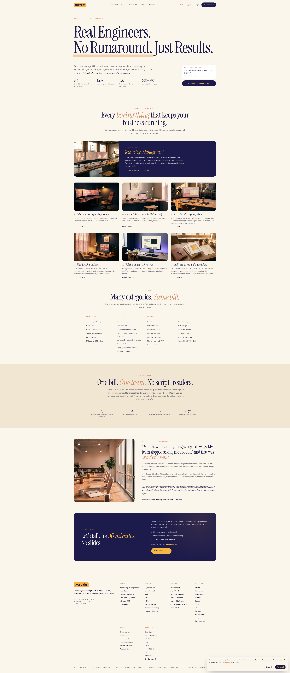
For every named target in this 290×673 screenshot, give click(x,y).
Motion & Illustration (185, 337)
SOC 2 (147, 642)
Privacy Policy (227, 662)
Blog (197, 618)
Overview (148, 632)
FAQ (196, 608)
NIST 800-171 (150, 649)
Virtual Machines (153, 326)
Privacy (119, 668)
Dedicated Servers (154, 330)
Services (114, 4)
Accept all (280, 667)
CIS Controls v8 (150, 659)
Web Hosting (152, 322)
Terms (127, 668)
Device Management (94, 330)
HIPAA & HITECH (151, 635)
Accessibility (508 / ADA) (187, 341)
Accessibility (124, 649)
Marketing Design (184, 330)
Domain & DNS (152, 345)
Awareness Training (152, 608)
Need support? (187, 5)
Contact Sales (208, 5)
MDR (147, 601)
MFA (146, 594)
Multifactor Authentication (126, 330)
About (123, 4)
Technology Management (96, 322)
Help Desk (90, 326)
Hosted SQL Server (154, 337)
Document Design (184, 333)
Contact (152, 4)
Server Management (94, 333)
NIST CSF (148, 652)
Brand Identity (183, 322)
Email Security (122, 326)
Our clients (199, 594)
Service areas (200, 621)
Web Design (182, 326)
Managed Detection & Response (129, 340)
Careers (198, 611)
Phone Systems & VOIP (155, 341)
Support (198, 601)
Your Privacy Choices (173, 668)
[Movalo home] (80, 5)
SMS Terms (142, 668)
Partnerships (199, 614)
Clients (143, 4)
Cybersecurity (122, 322)
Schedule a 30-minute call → (199, 83)
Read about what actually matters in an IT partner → (163, 500)
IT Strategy (124, 604)
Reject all (269, 667)
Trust (197, 604)
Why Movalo (133, 4)
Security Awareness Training (127, 348)
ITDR (147, 598)
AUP (134, 668)
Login (197, 5)
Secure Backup (122, 344)
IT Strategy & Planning (94, 341)
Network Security (123, 351)
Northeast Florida (133, 393)
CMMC (147, 646)
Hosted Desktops (153, 333)
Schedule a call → (161, 551)
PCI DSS (148, 639)
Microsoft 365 (91, 337)
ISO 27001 (148, 656)
